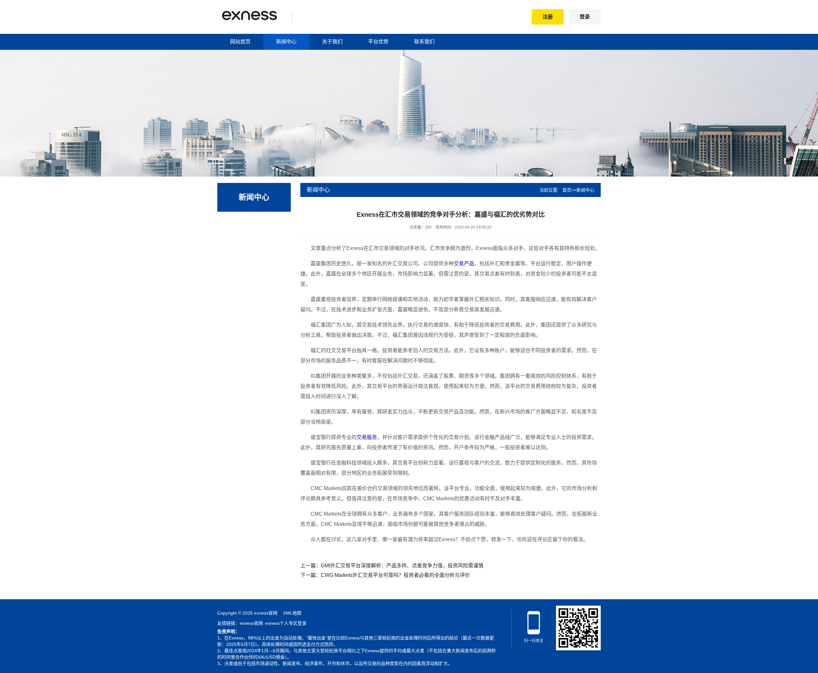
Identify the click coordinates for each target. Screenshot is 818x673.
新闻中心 (286, 41)
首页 (566, 190)
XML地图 (292, 613)
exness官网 (251, 623)
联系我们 (424, 41)
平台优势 (378, 41)
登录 (585, 16)
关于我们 (332, 41)
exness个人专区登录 (285, 623)
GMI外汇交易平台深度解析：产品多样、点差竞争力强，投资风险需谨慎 (402, 565)
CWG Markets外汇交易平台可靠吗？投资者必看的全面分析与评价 (395, 575)
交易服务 (367, 437)
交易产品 (464, 263)
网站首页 (240, 41)
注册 (548, 16)
